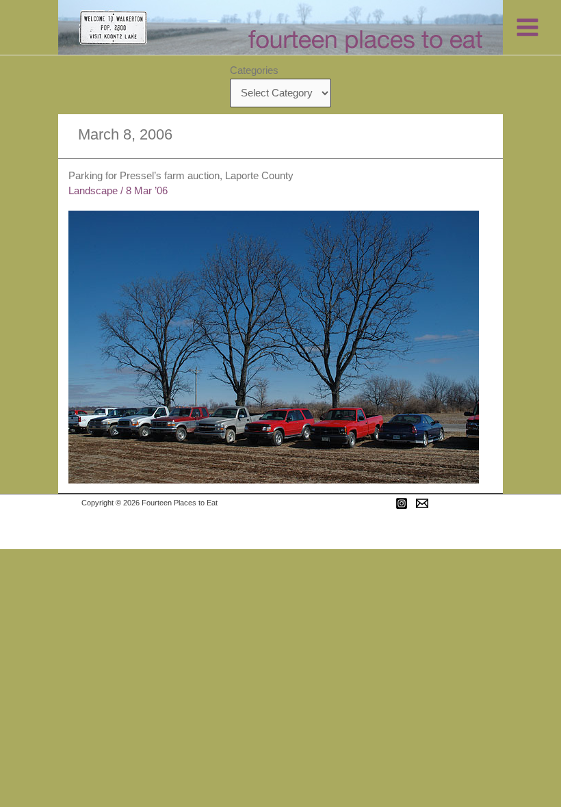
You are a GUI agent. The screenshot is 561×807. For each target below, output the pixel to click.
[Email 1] (422, 503)
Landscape (93, 190)
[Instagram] (401, 503)
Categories (254, 70)
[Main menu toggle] (527, 27)
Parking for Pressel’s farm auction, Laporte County (180, 175)
